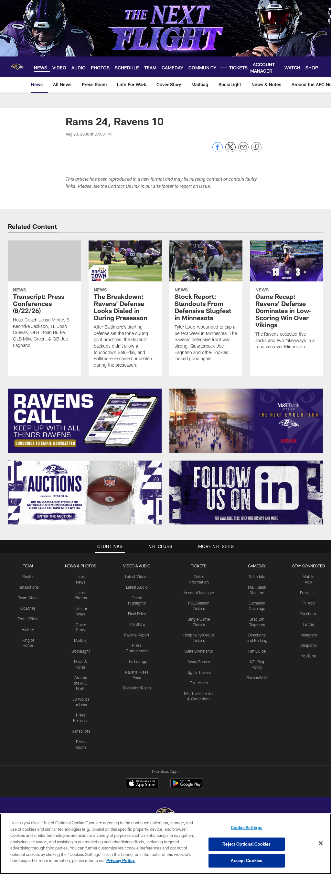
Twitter (308, 624)
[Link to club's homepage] (17, 67)
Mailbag (81, 640)
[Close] (321, 843)
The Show (136, 624)
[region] (165, 843)
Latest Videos (136, 576)
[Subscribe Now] (85, 420)
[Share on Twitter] (230, 150)
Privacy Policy (120, 860)
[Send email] (243, 150)
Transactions (28, 587)
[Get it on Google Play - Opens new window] (186, 786)
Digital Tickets (199, 672)
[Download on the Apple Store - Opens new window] (142, 783)
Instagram (308, 635)
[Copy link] (256, 147)
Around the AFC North (81, 683)
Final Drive (137, 613)
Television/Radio (137, 688)
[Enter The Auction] (85, 492)
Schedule (257, 576)
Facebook (308, 613)
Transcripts (80, 731)
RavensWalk (256, 677)
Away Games (198, 661)
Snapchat (308, 645)
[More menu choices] (224, 67)
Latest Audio (137, 587)
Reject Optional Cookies (246, 844)
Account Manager (199, 592)
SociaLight (80, 651)
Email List (308, 592)
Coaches (28, 608)
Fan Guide (257, 651)
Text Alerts (199, 682)
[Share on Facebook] (217, 150)
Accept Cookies (246, 860)
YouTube (308, 656)
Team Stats (27, 597)
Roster (28, 576)
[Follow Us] (246, 492)
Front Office (28, 618)
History (28, 629)
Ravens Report (136, 635)
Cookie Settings (246, 827)
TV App (308, 603)
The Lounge (137, 661)
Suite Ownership (198, 651)
